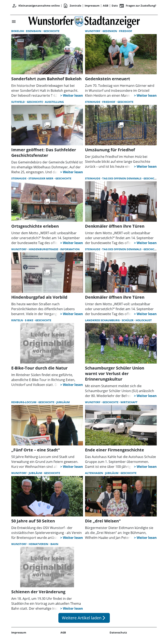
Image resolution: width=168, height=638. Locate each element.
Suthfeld (18, 102)
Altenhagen (94, 473)
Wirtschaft (128, 402)
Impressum (92, 5)
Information (70, 249)
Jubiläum (63, 402)
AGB (105, 5)
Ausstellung (54, 102)
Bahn (54, 544)
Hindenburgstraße (44, 249)
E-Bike (29, 320)
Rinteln (17, 320)
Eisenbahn (34, 31)
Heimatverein (39, 544)
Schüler (128, 320)
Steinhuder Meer (41, 178)
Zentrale (72, 5)
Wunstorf (93, 31)
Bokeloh (18, 31)
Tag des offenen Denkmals (122, 178)
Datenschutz (118, 632)
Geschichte (51, 31)
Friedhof (125, 31)
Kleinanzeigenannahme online (36, 5)
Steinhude (93, 102)
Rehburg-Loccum (24, 402)
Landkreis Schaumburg (102, 320)
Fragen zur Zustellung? (137, 5)
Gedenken (110, 31)
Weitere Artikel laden (84, 618)
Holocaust (144, 320)
